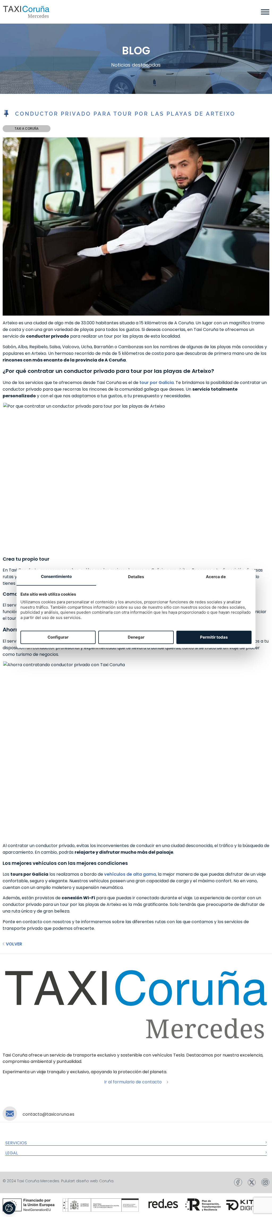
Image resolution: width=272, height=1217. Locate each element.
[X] (252, 1182)
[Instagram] (265, 1182)
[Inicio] (26, 11)
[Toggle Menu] (265, 11)
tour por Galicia (156, 383)
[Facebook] (238, 1182)
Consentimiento (56, 576)
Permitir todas (214, 637)
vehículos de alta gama (130, 874)
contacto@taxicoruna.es (48, 1114)
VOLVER (14, 944)
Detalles (136, 576)
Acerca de (216, 576)
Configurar (58, 637)
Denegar (136, 637)
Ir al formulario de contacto (133, 1082)
